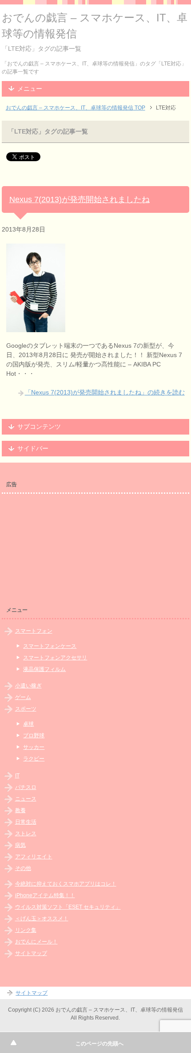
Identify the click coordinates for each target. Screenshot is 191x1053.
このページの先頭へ (99, 1044)
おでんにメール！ (36, 942)
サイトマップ (31, 953)
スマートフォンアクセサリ (55, 658)
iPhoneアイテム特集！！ (45, 895)
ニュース (25, 799)
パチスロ (25, 787)
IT (17, 775)
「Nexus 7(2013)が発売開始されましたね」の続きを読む (105, 392)
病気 (20, 845)
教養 (20, 810)
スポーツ (25, 709)
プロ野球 (33, 735)
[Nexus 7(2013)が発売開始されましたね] (35, 327)
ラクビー (33, 759)
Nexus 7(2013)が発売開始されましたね (79, 199)
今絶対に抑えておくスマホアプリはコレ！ (65, 884)
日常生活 (25, 822)
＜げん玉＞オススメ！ (41, 918)
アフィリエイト (33, 857)
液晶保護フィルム (44, 669)
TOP (75, 108)
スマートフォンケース (49, 646)
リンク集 (25, 930)
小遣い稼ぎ (28, 686)
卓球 (28, 724)
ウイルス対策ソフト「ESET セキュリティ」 (68, 907)
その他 (23, 868)
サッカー (33, 747)
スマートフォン (33, 631)
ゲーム (23, 697)
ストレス (25, 833)
